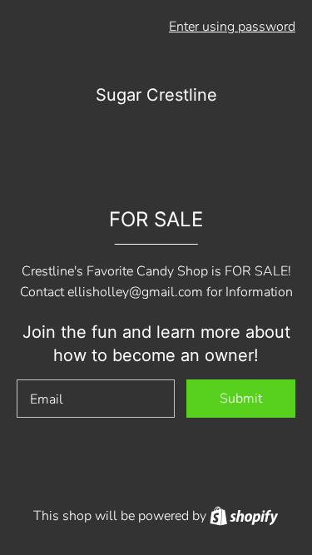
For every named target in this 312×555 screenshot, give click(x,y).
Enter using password (232, 26)
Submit (241, 398)
